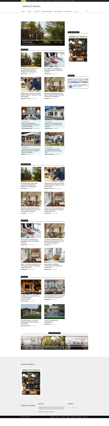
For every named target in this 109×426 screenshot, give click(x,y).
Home (23, 11)
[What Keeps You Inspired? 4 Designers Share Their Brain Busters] (54, 59)
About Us (57, 417)
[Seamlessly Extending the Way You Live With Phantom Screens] (54, 113)
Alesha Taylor (24, 44)
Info (76, 11)
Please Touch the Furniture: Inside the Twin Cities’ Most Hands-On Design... (30, 150)
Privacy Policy (79, 417)
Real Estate (68, 0)
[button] (86, 11)
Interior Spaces (24, 220)
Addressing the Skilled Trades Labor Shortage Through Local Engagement (31, 95)
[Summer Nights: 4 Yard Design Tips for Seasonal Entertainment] (31, 286)
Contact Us (63, 417)
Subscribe (23, 0)
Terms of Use (85, 417)
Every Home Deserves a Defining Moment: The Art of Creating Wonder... (30, 125)
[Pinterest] (76, 408)
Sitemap (68, 417)
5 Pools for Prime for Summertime (51, 321)
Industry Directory (55, 0)
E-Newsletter (29, 0)
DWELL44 (23, 154)
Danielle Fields (47, 73)
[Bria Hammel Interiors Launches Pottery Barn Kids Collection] (54, 255)
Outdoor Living (24, 276)
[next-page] (23, 216)
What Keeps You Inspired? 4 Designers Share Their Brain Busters (53, 70)
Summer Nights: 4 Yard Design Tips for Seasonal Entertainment (30, 297)
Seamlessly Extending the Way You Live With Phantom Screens (53, 125)
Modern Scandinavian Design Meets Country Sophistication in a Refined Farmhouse (54, 95)
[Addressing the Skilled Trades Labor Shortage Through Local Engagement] (31, 84)
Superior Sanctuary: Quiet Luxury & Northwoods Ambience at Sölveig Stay (42, 41)
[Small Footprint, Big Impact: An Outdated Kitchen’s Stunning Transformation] (54, 199)
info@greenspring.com (49, 411)
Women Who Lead (48, 0)
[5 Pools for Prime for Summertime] (54, 311)
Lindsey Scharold (24, 301)
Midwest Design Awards (47, 11)
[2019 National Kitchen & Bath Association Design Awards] (32, 343)
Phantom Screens (49, 128)
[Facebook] (69, 408)
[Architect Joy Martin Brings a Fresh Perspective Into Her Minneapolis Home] (77, 343)
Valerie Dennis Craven (25, 98)
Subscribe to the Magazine (74, 32)
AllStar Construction (49, 154)
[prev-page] (21, 216)
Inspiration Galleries (58, 11)
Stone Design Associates (26, 128)
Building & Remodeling (26, 164)
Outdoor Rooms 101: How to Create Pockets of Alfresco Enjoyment (30, 322)
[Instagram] (72, 408)
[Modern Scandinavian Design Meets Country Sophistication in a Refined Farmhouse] (54, 84)
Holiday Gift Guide (62, 0)
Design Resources (68, 11)
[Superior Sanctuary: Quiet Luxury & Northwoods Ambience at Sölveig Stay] (43, 33)
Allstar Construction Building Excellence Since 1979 (53, 150)
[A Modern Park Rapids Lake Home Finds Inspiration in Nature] (54, 286)
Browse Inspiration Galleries (54, 333)
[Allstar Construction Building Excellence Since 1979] (54, 139)
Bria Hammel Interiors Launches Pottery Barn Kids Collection (53, 265)
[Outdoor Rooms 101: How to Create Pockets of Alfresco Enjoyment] (31, 311)
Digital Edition (34, 0)
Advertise (72, 0)
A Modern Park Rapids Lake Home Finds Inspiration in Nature (54, 296)
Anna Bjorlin (47, 98)
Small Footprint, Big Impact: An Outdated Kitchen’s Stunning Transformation (54, 209)
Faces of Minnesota (41, 0)
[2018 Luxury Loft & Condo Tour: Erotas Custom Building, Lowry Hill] (54, 343)
